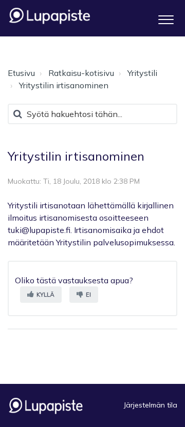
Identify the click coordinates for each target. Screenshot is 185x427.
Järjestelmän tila (150, 405)
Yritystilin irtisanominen (63, 85)
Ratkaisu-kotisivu (81, 73)
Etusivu (21, 73)
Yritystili (142, 73)
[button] (165, 18)
